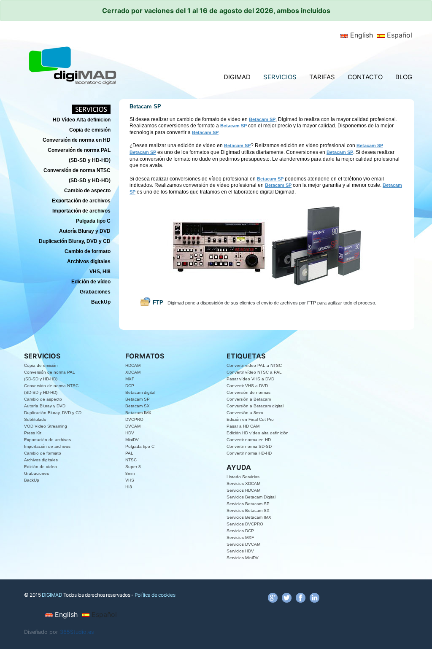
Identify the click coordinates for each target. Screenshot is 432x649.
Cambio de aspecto (43, 399)
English (360, 35)
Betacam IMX (138, 412)
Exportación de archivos (47, 439)
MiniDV (132, 439)
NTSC (131, 460)
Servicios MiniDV (243, 557)
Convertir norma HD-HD (249, 453)
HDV (129, 433)
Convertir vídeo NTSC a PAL (254, 372)
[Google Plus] (273, 597)
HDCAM (132, 365)
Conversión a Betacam (249, 399)
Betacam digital (140, 392)
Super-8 (133, 466)
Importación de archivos (47, 446)
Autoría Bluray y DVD (44, 406)
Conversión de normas (248, 392)
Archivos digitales (41, 460)
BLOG (403, 77)
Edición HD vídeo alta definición (258, 433)
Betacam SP (137, 399)
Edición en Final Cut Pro (250, 419)
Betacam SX (137, 406)
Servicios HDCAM (243, 490)
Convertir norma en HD (249, 439)
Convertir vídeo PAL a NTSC (254, 365)
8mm (130, 473)
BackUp (31, 480)
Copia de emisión (41, 365)
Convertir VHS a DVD (247, 385)
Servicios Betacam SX (248, 510)
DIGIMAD (237, 77)
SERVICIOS (280, 77)
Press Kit (32, 433)
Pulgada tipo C (139, 446)
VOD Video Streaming (45, 426)
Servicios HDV (240, 551)
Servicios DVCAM (243, 544)
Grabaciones (36, 473)
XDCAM (132, 372)
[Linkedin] (314, 597)
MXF (129, 379)
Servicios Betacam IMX (249, 517)
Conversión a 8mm (245, 412)
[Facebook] (300, 597)
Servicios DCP (240, 530)
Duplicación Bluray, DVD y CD (52, 412)
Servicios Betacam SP (248, 503)
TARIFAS (322, 77)
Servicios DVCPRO (245, 524)
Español (398, 35)
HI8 (128, 487)
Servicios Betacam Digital (251, 497)
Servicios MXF (240, 537)
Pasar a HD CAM (243, 426)
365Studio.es (77, 632)
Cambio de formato (42, 453)
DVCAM (132, 426)
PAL (129, 453)
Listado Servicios (243, 476)
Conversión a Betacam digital (255, 406)
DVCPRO (134, 419)
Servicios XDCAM (243, 483)
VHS (129, 480)
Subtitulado (35, 419)
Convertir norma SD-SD (249, 446)
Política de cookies (155, 595)
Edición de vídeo (40, 466)
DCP (129, 385)
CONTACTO (365, 77)
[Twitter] (287, 597)
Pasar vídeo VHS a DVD (250, 379)
